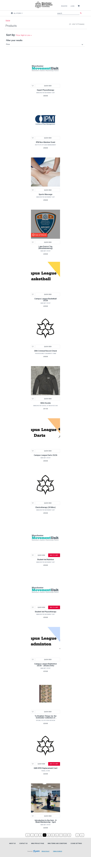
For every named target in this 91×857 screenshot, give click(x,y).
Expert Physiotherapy (45, 90)
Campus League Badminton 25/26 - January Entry (45, 665)
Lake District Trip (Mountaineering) (45, 247)
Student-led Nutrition (45, 559)
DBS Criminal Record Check (45, 351)
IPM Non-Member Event (45, 142)
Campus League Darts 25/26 (45, 455)
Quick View (47, 86)
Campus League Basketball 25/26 (45, 300)
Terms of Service (58, 852)
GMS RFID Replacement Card (45, 768)
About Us (12, 843)
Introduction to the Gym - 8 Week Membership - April (45, 821)
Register (64, 6)
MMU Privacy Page (37, 843)
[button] (45, 44)
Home (8, 20)
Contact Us (23, 843)
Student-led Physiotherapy (45, 612)
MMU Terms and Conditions (57, 843)
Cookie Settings (76, 843)
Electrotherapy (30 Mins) (46, 507)
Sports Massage (45, 194)
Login (72, 6)
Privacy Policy (46, 852)
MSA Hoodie (46, 403)
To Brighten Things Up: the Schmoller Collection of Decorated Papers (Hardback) (45, 718)
